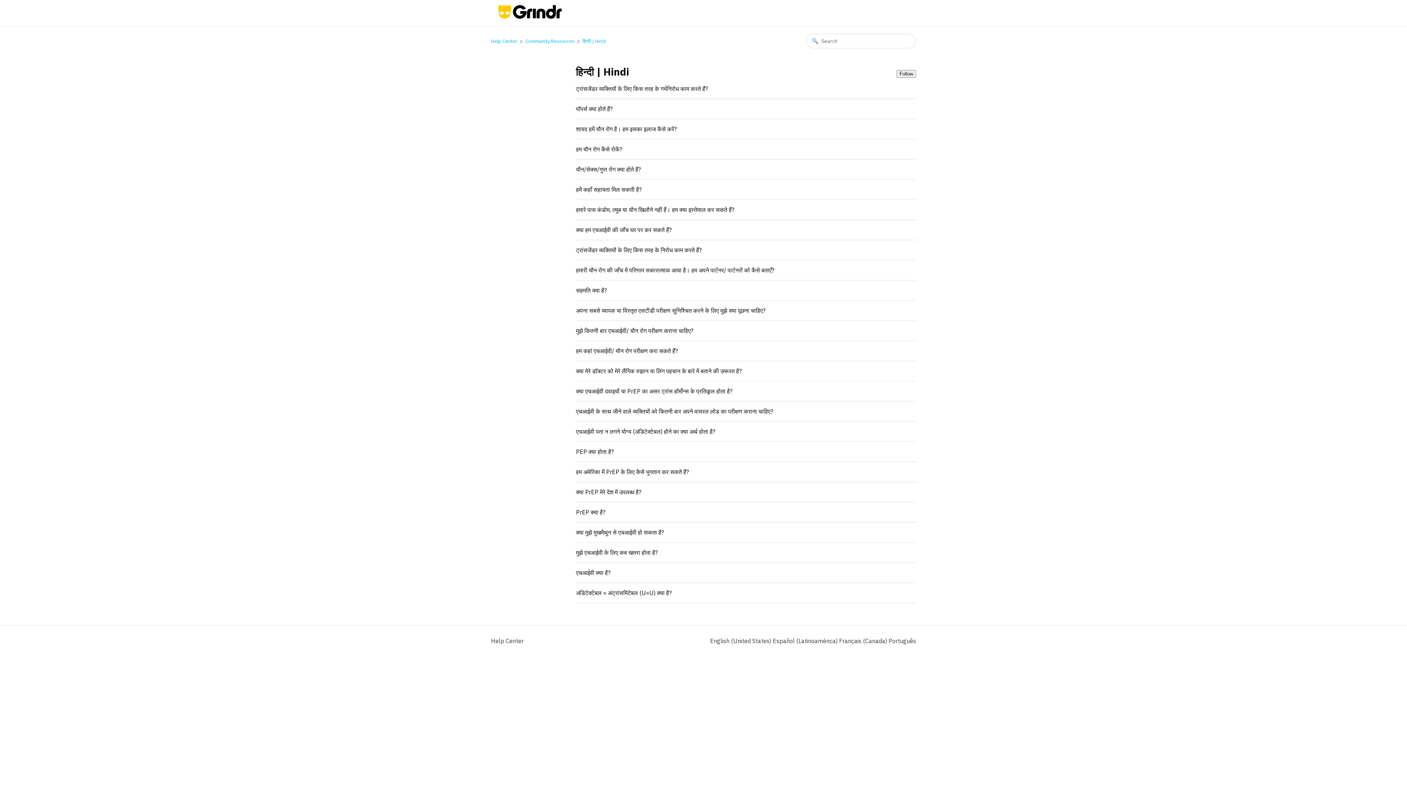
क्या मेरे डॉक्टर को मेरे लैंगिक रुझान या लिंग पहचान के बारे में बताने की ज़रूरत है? (659, 371)
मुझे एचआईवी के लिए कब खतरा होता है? (617, 552)
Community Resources (550, 41)
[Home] (530, 16)
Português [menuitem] (902, 641)
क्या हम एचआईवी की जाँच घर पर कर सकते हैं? (624, 230)
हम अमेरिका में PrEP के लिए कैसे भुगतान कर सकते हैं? (632, 472)
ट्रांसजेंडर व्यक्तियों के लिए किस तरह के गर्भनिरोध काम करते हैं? (642, 88)
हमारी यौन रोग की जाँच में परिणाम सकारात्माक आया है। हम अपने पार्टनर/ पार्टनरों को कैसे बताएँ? (675, 270)
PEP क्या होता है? (595, 451)
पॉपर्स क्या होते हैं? (594, 109)
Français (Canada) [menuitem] (864, 641)
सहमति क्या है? (591, 290)
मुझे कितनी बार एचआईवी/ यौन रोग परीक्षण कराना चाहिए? (634, 330)
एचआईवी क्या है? (593, 572)
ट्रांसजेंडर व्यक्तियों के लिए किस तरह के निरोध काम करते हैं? (639, 250)
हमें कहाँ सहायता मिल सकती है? (609, 189)
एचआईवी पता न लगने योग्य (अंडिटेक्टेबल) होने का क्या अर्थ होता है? (645, 431)
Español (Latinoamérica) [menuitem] (806, 641)
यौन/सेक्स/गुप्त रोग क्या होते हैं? (608, 169)
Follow (906, 74)
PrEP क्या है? (590, 512)
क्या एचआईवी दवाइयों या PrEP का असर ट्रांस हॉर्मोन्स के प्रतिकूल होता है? (654, 391)
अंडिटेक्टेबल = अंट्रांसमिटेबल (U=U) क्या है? (624, 593)
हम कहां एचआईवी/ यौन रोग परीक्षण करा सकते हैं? (627, 351)
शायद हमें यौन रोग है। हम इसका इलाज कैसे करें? (626, 129)
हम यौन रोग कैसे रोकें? (599, 149)
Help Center (504, 41)
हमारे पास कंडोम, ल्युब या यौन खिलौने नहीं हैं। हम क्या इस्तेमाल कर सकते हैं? (655, 209)
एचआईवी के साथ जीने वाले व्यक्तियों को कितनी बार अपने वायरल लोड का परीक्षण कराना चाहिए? (674, 411)
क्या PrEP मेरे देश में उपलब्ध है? (608, 492)
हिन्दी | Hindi (594, 41)
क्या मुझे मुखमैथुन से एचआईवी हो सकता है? (620, 532)
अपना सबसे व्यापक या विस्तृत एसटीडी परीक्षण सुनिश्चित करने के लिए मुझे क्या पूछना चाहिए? (670, 310)
